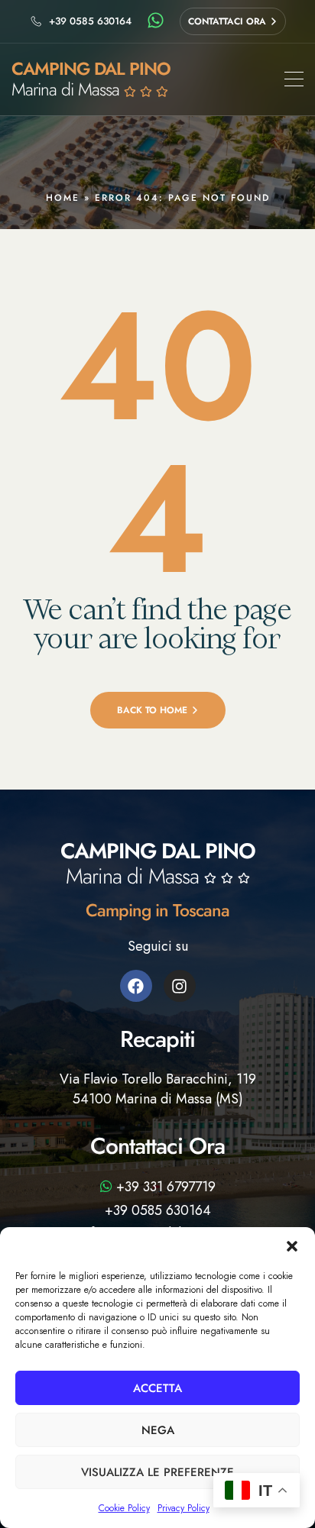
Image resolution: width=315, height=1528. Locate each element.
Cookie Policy (124, 1508)
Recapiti (157, 1038)
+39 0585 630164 (158, 1210)
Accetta (157, 1388)
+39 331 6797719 (164, 1187)
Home (63, 198)
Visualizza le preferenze (157, 1472)
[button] (292, 1246)
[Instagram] (180, 986)
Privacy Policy (183, 1508)
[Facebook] (136, 986)
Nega (157, 1430)
